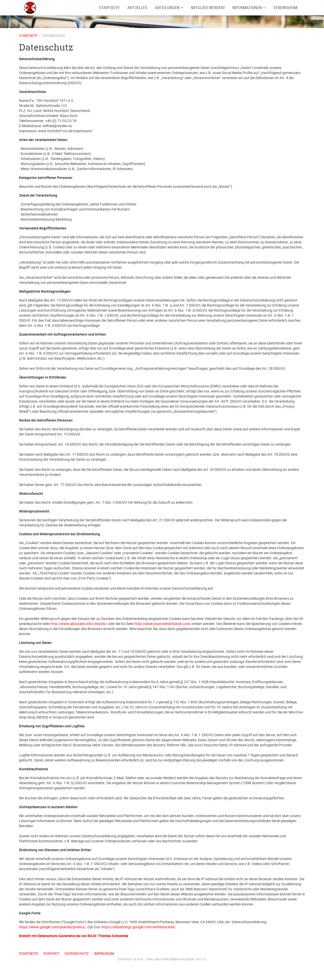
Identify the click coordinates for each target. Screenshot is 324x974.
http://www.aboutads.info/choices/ (79, 623)
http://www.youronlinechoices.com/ (163, 623)
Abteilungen (168, 7)
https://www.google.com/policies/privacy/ (52, 926)
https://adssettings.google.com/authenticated (138, 926)
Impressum (104, 953)
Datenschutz (77, 953)
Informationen (247, 7)
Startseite (28, 35)
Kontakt (51, 953)
